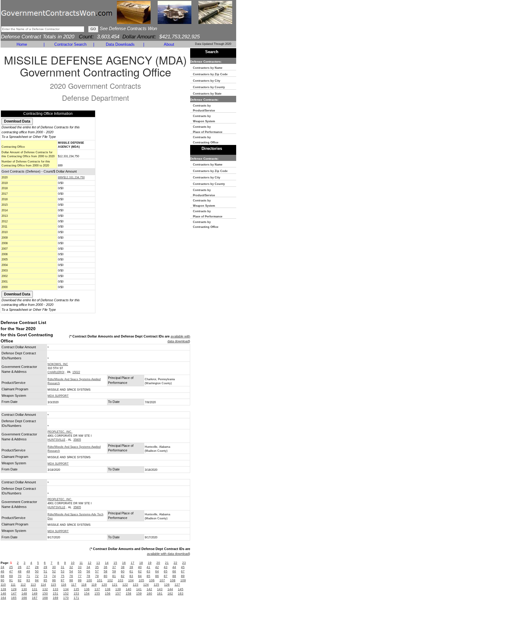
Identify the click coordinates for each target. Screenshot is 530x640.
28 (37, 567)
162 (170, 593)
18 (141, 562)
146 (3, 593)
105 (141, 580)
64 (157, 571)
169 (55, 597)
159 (139, 593)
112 (23, 584)
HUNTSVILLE (56, 439)
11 (81, 562)
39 (131, 567)
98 (71, 580)
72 (37, 576)
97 (62, 580)
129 (14, 589)
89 (183, 576)
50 (37, 571)
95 (45, 580)
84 (140, 576)
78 (88, 576)
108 (172, 580)
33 (80, 567)
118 (83, 584)
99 (80, 580)
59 (114, 571)
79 (97, 576)
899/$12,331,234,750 (71, 177)
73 (45, 576)
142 (149, 589)
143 (160, 589)
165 (14, 597)
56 (88, 571)
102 (110, 580)
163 (180, 593)
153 (76, 593)
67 (183, 571)
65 (165, 571)
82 (123, 576)
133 (55, 589)
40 (140, 567)
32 (71, 567)
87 (165, 576)
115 (53, 584)
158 (128, 593)
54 (71, 571)
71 (28, 576)
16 (124, 562)
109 (183, 580)
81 (114, 576)
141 (139, 589)
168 (45, 597)
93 (28, 580)
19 (150, 562)
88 (174, 576)
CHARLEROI (56, 372)
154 (87, 593)
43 (165, 567)
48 (19, 571)
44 (174, 567)
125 (156, 584)
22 (175, 562)
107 (162, 580)
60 (123, 571)
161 (160, 593)
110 (3, 584)
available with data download (168, 554)
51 (45, 571)
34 (88, 567)
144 (170, 589)
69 (11, 576)
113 (33, 584)
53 (62, 571)
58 (105, 571)
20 (158, 562)
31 (62, 567)
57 (97, 571)
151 (55, 593)
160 (149, 593)
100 (89, 580)
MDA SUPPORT (58, 395)
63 (148, 571)
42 (157, 567)
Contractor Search (70, 44)
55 (80, 571)
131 (34, 589)
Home (22, 44)
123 (135, 584)
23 (184, 562)
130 (24, 589)
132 (45, 589)
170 (66, 597)
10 (73, 562)
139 (118, 589)
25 (11, 567)
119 (94, 584)
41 (148, 567)
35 (97, 567)
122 (125, 584)
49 (28, 571)
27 (28, 567)
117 (73, 584)
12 (89, 562)
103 (120, 580)
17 (132, 562)
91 (11, 580)
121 (114, 584)
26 (19, 567)
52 (54, 571)
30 (54, 567)
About (169, 44)
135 (76, 589)
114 (43, 584)
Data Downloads (120, 44)
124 (146, 584)
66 (174, 571)
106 (152, 580)
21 (167, 562)
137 (97, 589)
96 (54, 580)
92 (19, 580)
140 (128, 589)
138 (107, 589)
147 (14, 593)
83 (131, 576)
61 (131, 571)
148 (24, 593)
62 (140, 571)
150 (45, 593)
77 (80, 576)
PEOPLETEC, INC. (60, 431)
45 (183, 567)
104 (131, 580)
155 (97, 593)
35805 (77, 439)
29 (45, 567)
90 (2, 580)
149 (34, 593)
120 (104, 584)
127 (177, 584)
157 (118, 593)
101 (99, 580)
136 (87, 589)
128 (3, 589)
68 (2, 576)
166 (24, 597)
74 (54, 576)
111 (13, 584)
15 (115, 562)
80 (105, 576)
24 (2, 567)
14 (107, 562)
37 (114, 567)
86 (157, 576)
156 (107, 593)
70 (19, 576)
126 (167, 584)
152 (66, 593)
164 (3, 597)
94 (37, 580)
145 (180, 589)
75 (62, 576)
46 (2, 571)
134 (66, 589)
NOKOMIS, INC (58, 364)
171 (76, 597)
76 (71, 576)
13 (98, 562)
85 (148, 576)
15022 (76, 372)
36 (105, 567)
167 (34, 597)
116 (63, 584)
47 (11, 571)
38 (123, 567)
